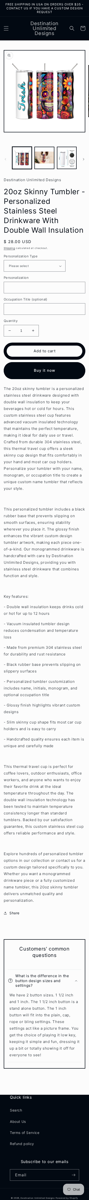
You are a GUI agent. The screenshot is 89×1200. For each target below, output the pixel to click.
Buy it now (44, 370)
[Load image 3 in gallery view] (67, 158)
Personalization (16, 278)
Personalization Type (21, 256)
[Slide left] (5, 159)
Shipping (9, 248)
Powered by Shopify (67, 1198)
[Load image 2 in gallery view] (44, 158)
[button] (6, 28)
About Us (18, 1121)
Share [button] (14, 913)
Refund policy (22, 1144)
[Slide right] (83, 159)
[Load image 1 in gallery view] (22, 158)
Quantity (11, 321)
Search (16, 1110)
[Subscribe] (73, 1175)
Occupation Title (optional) (25, 299)
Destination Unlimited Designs (37, 1198)
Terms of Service (25, 1132)
